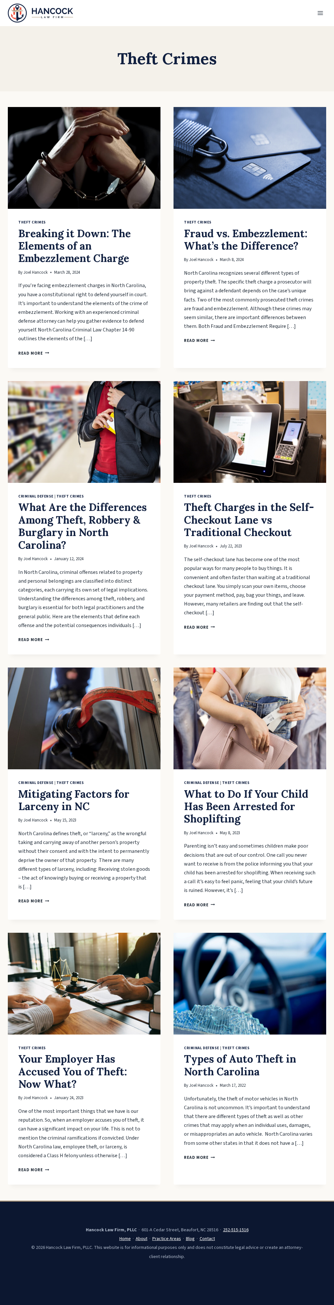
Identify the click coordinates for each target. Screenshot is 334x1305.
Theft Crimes (32, 222)
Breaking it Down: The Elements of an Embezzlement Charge (74, 246)
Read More (33, 353)
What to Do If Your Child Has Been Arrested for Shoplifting (246, 806)
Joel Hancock (35, 272)
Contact (207, 1239)
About (141, 1239)
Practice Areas (166, 1239)
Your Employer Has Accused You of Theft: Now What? (72, 1071)
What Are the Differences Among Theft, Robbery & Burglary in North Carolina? (82, 525)
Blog (190, 1239)
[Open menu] (320, 13)
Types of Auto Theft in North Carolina (240, 1065)
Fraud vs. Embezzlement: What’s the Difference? (245, 240)
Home (125, 1239)
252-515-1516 (236, 1230)
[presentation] (84, 158)
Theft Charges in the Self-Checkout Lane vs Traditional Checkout (249, 519)
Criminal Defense (35, 496)
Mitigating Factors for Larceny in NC (73, 800)
